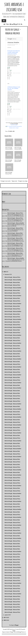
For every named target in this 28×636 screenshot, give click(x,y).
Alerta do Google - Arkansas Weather (13, 31)
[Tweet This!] (10, 131)
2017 (5, 617)
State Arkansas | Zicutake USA (14, 7)
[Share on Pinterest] (14, 131)
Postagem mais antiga (22, 181)
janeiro (6, 615)
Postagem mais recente (6, 181)
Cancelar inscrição (14, 124)
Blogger (17, 625)
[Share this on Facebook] (8, 131)
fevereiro (7, 274)
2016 (5, 620)
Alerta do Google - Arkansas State (9, 160)
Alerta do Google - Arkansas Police (18, 160)
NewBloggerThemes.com (21, 632)
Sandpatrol (8, 632)
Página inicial (14, 181)
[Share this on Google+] (12, 131)
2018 (5, 271)
